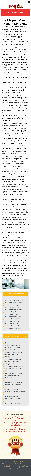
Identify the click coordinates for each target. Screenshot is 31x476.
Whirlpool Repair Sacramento (13, 359)
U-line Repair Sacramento (12, 345)
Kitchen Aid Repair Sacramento (14, 378)
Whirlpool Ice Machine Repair (13, 319)
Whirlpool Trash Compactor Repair (15, 300)
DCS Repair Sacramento (12, 357)
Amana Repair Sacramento (13, 394)
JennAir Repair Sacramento (13, 343)
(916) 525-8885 (18, 461)
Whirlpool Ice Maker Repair (13, 316)
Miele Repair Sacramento (12, 403)
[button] (29, 2)
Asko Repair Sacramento (12, 401)
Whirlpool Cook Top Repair (13, 328)
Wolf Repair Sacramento (12, 361)
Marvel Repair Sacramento (12, 347)
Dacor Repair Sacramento (12, 398)
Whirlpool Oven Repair (11, 314)
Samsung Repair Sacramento (13, 373)
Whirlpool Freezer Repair (12, 321)
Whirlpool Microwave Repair (13, 302)
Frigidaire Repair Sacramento (13, 387)
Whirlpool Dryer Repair (12, 323)
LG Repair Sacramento (11, 380)
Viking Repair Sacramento (12, 364)
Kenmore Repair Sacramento (13, 382)
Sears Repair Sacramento (12, 371)
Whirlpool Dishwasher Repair (13, 326)
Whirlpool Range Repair (12, 312)
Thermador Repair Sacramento (14, 366)
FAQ (6, 465)
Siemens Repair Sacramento (13, 350)
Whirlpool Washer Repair (12, 305)
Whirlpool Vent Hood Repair (13, 307)
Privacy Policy (11, 465)
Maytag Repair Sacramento (13, 375)
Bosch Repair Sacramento (12, 396)
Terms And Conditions (20, 465)
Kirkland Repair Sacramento (13, 354)
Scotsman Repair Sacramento (13, 352)
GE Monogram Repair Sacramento (15, 391)
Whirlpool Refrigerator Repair (13, 309)
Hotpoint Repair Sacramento (13, 385)
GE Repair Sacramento (11, 389)
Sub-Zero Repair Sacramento (13, 368)
